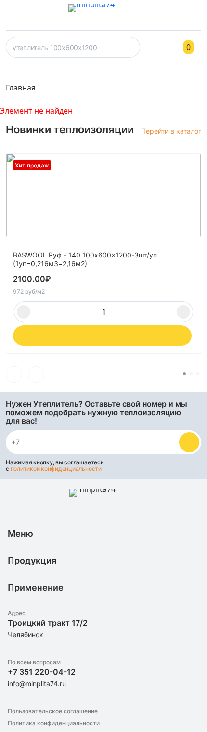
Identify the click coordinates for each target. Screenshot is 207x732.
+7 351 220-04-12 (42, 672)
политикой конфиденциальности (56, 468)
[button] (14, 374)
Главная (21, 87)
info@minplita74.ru (37, 684)
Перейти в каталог (171, 131)
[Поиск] (131, 50)
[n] (189, 442)
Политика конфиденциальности (54, 723)
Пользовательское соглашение (53, 711)
